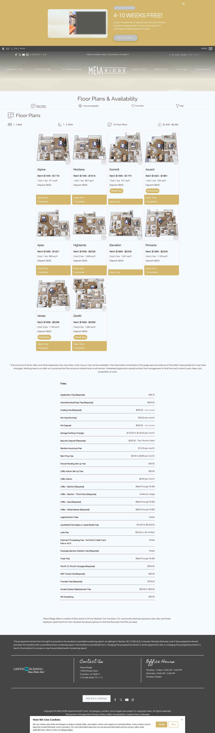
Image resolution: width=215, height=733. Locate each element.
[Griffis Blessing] (29, 670)
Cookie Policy (133, 714)
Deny (173, 724)
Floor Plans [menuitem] (72, 69)
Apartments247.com (78, 711)
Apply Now (42, 197)
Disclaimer (71, 714)
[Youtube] (127, 701)
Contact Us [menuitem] (14, 69)
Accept (161, 724)
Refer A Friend (96, 698)
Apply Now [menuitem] (43, 69)
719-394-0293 (184, 55)
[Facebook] (115, 701)
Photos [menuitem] (181, 69)
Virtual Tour (116, 191)
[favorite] (67, 162)
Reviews (145, 714)
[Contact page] (7, 49)
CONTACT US (38, 55)
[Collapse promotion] (183, 3)
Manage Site (84, 714)
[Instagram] (133, 701)
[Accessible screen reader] (3, 49)
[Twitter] (121, 701)
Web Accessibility (116, 714)
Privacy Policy (99, 714)
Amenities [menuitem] (139, 69)
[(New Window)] (16, 54)
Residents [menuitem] (203, 69)
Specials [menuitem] (161, 69)
